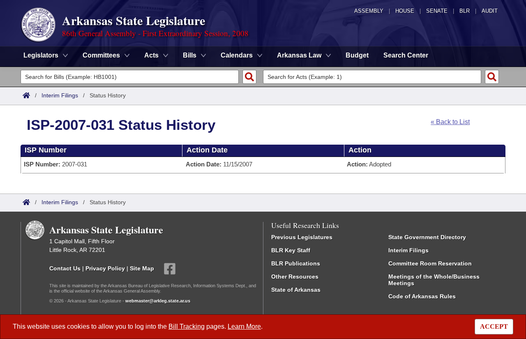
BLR (464, 11)
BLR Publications (295, 263)
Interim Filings (60, 95)
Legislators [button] (40, 55)
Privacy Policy (105, 268)
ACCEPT (494, 326)
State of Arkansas (296, 289)
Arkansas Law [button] (299, 55)
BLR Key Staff (290, 250)
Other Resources (294, 276)
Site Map (142, 268)
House (404, 11)
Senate (437, 11)
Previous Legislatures (301, 237)
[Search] (249, 77)
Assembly (368, 11)
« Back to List (450, 121)
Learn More (244, 326)
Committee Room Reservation (430, 263)
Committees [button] (101, 55)
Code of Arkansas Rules (422, 296)
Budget (357, 55)
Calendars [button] (237, 55)
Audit (490, 11)
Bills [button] (189, 55)
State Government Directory (427, 237)
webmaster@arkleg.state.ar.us (157, 300)
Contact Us (65, 268)
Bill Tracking (186, 326)
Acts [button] (151, 55)
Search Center (405, 55)
